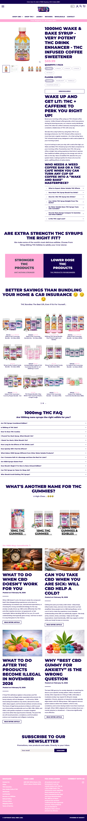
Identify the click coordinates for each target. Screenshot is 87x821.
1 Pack (49, 68)
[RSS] (30, 545)
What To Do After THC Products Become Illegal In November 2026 (22, 672)
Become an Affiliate (9, 796)
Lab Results (6, 794)
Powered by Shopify (77, 817)
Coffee (49, 81)
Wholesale (6, 791)
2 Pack (58, 68)
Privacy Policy (7, 801)
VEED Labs (19, 817)
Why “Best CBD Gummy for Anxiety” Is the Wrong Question (63, 669)
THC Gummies (7, 787)
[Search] (80, 6)
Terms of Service (8, 806)
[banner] (43, 2)
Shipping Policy (8, 803)
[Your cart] (84, 6)
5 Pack (76, 68)
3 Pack (67, 68)
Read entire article (12, 622)
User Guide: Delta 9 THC (10, 789)
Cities (4, 784)
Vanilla (71, 81)
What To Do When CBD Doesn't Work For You (20, 581)
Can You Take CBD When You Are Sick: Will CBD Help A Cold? (62, 584)
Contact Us (6, 782)
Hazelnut (60, 81)
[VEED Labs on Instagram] (83, 783)
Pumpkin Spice (52, 85)
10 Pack (49, 72)
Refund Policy (7, 799)
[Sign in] (77, 6)
